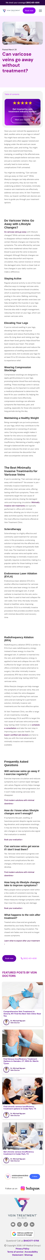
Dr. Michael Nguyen (17, 1021)
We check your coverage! (22, 2)
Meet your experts (22, 119)
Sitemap (28, 1255)
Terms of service (15, 1251)
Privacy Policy (22, 1248)
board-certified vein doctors (16, 735)
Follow (34, 1176)
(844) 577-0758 (31, 1240)
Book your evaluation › (13, 839)
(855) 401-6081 (30, 958)
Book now (29, 10)
